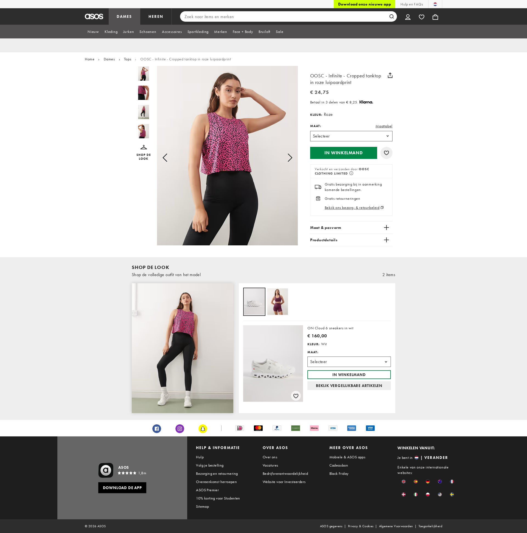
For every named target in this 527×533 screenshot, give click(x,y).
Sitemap (202, 506)
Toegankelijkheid (430, 526)
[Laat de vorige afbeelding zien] (171, 158)
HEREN (155, 16)
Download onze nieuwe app (364, 4)
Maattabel (383, 126)
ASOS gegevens (331, 526)
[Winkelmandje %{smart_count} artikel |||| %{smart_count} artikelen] (435, 16)
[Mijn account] (408, 16)
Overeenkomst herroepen (216, 481)
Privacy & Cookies (361, 526)
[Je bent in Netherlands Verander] (435, 4)
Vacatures (270, 465)
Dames (109, 59)
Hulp (200, 457)
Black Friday (339, 473)
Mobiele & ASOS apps (347, 457)
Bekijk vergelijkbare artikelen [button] (349, 385)
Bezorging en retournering (217, 473)
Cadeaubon (338, 465)
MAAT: (315, 126)
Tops (127, 59)
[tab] (93, 31)
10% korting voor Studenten (218, 498)
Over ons (270, 457)
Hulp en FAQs (411, 4)
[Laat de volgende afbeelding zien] (284, 158)
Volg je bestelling (209, 465)
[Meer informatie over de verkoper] (351, 174)
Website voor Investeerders (284, 481)
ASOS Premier (207, 489)
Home (89, 59)
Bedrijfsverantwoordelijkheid (285, 473)
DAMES (124, 16)
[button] (143, 153)
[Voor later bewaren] (386, 153)
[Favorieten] (421, 16)
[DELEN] (390, 75)
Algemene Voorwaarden (396, 526)
